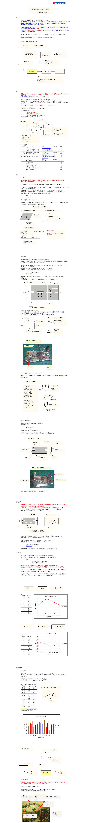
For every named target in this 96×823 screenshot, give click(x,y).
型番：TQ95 (29, 273)
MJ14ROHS (45, 158)
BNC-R (44, 161)
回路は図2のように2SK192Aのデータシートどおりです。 (35, 96)
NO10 (27, 197)
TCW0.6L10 (45, 153)
